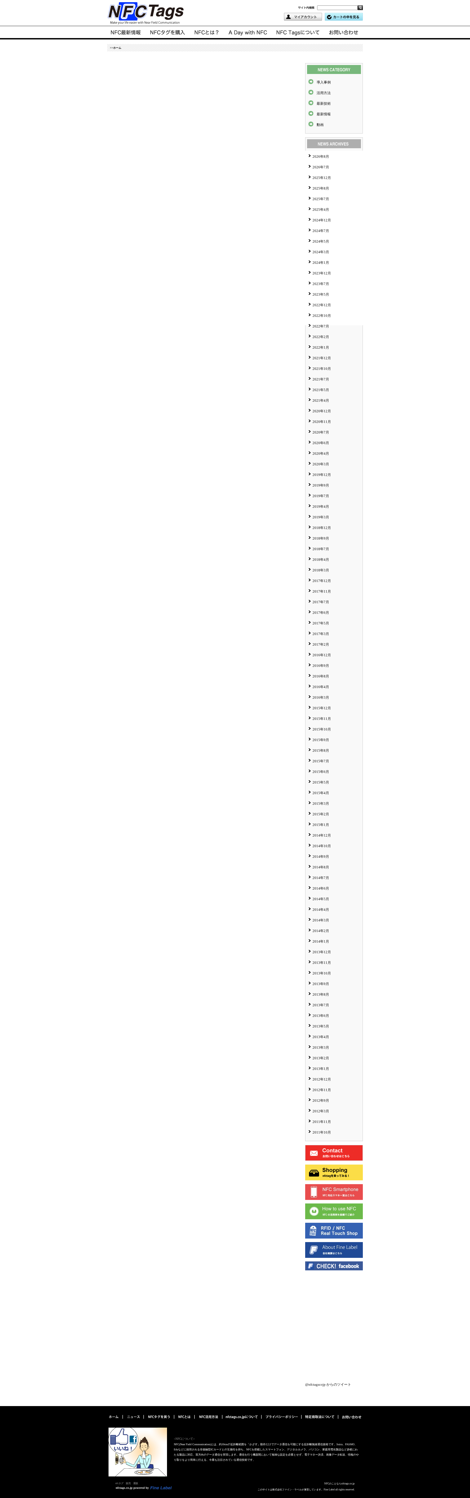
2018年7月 (321, 549)
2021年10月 (322, 369)
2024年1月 (321, 263)
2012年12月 (322, 1079)
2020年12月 (322, 411)
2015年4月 (321, 793)
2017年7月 (321, 602)
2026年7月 (321, 167)
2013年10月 (322, 973)
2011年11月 (322, 1122)
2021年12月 (322, 358)
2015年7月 (321, 761)
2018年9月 (321, 538)
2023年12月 (322, 273)
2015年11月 (322, 719)
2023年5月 (321, 294)
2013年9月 (321, 984)
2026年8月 (321, 156)
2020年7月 (321, 432)
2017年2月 (321, 644)
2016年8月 (321, 676)
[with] (168, 32)
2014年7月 (321, 878)
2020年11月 (322, 422)
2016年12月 (322, 655)
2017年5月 (321, 623)
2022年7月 (321, 326)
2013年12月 (322, 952)
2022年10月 (322, 316)
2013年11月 (322, 963)
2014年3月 (321, 920)
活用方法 (324, 93)
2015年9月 (321, 740)
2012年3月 (321, 1111)
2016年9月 (321, 666)
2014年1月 (321, 941)
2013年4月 (321, 1037)
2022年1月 (321, 347)
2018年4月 (321, 560)
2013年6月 (321, 1016)
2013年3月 (321, 1047)
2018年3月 (321, 570)
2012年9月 (321, 1100)
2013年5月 (321, 1026)
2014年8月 (321, 867)
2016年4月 (321, 687)
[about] (207, 32)
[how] (209, 1421)
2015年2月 (321, 814)
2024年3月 (321, 252)
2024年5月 (321, 241)
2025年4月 (321, 210)
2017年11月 (322, 591)
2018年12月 (322, 528)
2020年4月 (321, 453)
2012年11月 (322, 1090)
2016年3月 (321, 697)
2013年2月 (321, 1058)
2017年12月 (322, 581)
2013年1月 (321, 1069)
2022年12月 (322, 305)
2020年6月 (321, 443)
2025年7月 (321, 199)
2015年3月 (321, 803)
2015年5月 (321, 782)
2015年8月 (321, 750)
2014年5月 (321, 899)
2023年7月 (321, 284)
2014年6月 (321, 888)
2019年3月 (321, 517)
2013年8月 (321, 994)
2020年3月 (321, 464)
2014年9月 (321, 857)
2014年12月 (322, 835)
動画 (320, 125)
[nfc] (185, 1421)
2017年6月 (321, 613)
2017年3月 (321, 634)
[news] (126, 32)
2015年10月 (322, 729)
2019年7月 (321, 496)
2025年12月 (322, 178)
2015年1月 (321, 825)
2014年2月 (321, 931)
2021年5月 (321, 390)
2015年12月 (322, 708)
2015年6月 (321, 772)
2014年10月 (322, 846)
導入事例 (324, 82)
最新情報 (324, 114)
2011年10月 (322, 1132)
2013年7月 (321, 1005)
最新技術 (324, 103)
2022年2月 (321, 337)
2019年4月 (321, 507)
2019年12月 (322, 475)
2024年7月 (321, 231)
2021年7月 (321, 379)
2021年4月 (321, 400)
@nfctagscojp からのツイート (328, 1384)
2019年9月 (321, 485)
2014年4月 (321, 910)
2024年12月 (322, 220)
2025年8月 (321, 188)
